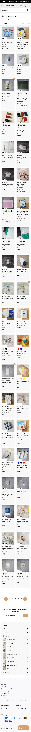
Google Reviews (5, 697)
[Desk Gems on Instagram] (16, 708)
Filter (6, 23)
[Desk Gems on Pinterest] (22, 708)
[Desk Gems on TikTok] (25, 708)
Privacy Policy (5, 695)
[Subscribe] (25, 615)
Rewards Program (6, 691)
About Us (4, 684)
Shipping (3, 686)
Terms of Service (6, 693)
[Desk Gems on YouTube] (19, 708)
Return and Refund (6, 688)
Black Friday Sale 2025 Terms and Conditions (13, 700)
